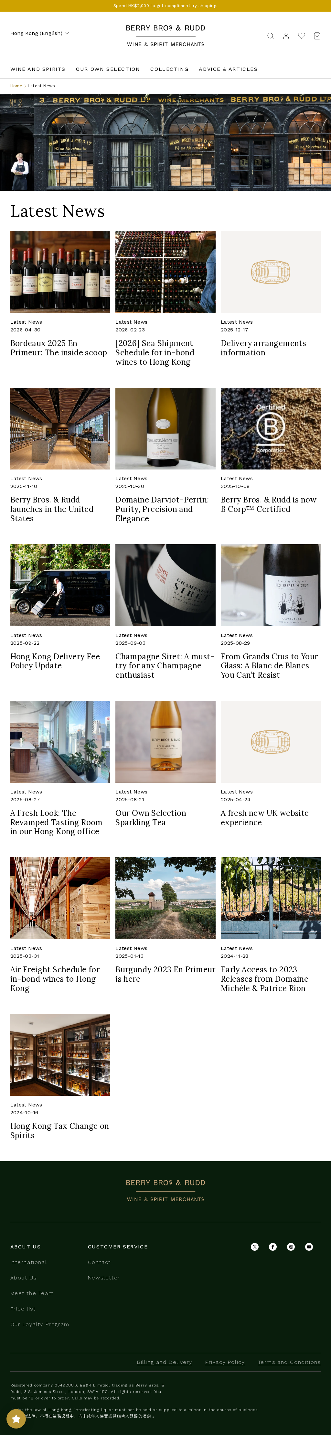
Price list (23, 1309)
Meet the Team (32, 1293)
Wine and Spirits (38, 69)
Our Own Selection (108, 69)
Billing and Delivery (164, 1362)
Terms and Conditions (289, 1362)
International (28, 1262)
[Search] (270, 35)
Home (16, 85)
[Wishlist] (301, 36)
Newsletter (104, 1278)
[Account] (286, 35)
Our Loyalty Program (39, 1324)
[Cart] (315, 36)
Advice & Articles (228, 69)
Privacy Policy (225, 1362)
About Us (23, 1278)
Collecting (169, 69)
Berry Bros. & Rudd (165, 29)
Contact (99, 1262)
